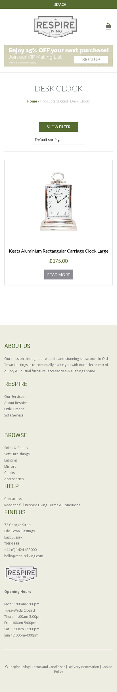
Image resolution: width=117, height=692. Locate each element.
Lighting (10, 460)
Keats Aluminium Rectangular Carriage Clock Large (58, 250)
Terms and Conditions (48, 667)
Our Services (14, 396)
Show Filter (58, 127)
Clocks (9, 472)
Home (32, 101)
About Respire (15, 402)
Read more (58, 274)
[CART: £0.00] (108, 23)
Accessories (14, 479)
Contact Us (13, 498)
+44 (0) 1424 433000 (20, 549)
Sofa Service (14, 415)
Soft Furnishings (17, 454)
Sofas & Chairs (16, 447)
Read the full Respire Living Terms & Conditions (42, 505)
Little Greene (14, 409)
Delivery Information (83, 667)
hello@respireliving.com (23, 556)
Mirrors (10, 466)
